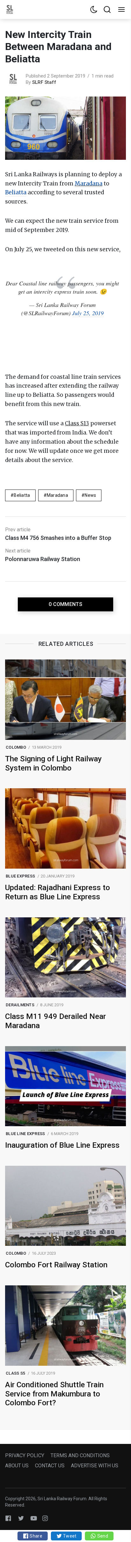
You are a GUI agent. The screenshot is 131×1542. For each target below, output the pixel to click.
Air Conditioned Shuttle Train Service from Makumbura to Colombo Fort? (54, 1394)
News (90, 495)
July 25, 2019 (88, 313)
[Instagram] (45, 1518)
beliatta (22, 495)
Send (102, 1536)
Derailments (20, 1004)
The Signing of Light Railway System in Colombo (53, 763)
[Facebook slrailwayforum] (8, 1518)
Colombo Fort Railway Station (56, 1264)
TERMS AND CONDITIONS (80, 1455)
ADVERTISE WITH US (94, 1466)
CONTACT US (50, 1466)
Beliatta (15, 192)
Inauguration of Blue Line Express (62, 1145)
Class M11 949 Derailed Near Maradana (55, 1021)
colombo (16, 747)
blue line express (25, 1133)
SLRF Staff (44, 82)
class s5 (15, 1373)
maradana (57, 495)
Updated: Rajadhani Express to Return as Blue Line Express (57, 892)
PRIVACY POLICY (24, 1455)
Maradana (88, 183)
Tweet (69, 1536)
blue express (20, 876)
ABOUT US (17, 1466)
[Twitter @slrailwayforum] (21, 1518)
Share (35, 1536)
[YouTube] (34, 1518)
